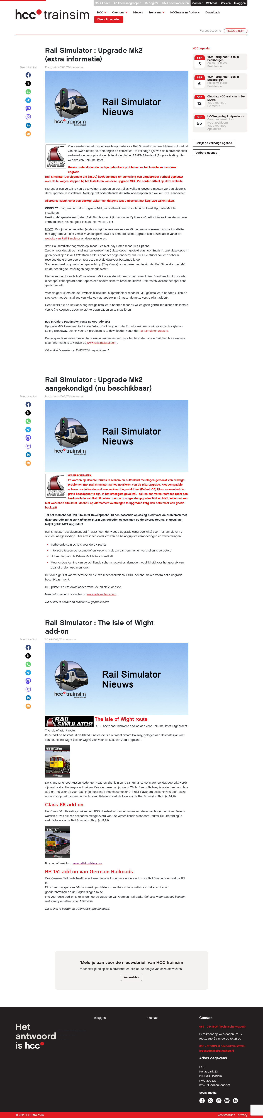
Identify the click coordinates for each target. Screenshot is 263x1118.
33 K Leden (102, 3)
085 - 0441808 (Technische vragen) (222, 1026)
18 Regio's (151, 3)
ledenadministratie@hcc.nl (216, 1050)
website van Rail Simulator (62, 238)
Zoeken (226, 3)
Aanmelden (131, 977)
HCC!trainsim (235, 30)
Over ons (118, 12)
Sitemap (152, 1017)
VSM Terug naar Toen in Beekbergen (223, 58)
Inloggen (240, 3)
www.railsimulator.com (101, 342)
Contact (197, 3)
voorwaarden (226, 1115)
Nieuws (138, 12)
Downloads (212, 12)
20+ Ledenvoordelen (175, 3)
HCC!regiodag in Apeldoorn (225, 116)
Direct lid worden (108, 19)
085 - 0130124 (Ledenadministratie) (222, 1046)
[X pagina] (210, 1100)
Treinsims (155, 12)
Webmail (211, 3)
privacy (242, 1115)
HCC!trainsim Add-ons (185, 12)
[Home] (53, 16)
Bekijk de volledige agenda (214, 143)
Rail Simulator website (153, 330)
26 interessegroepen (127, 3)
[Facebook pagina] (202, 1100)
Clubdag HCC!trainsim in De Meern (226, 98)
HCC (100, 12)
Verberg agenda (206, 152)
